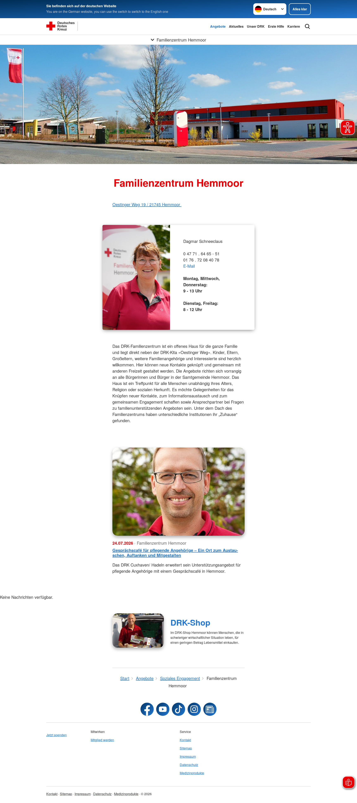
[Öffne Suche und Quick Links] (307, 26)
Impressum (188, 756)
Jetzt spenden (56, 735)
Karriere (293, 26)
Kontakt (185, 740)
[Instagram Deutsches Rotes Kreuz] (194, 709)
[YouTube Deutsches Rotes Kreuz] (162, 709)
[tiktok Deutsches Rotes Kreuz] (178, 709)
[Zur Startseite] (87, 26)
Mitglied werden (102, 740)
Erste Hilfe (276, 26)
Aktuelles (236, 26)
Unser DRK (256, 26)
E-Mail (189, 266)
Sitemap (186, 748)
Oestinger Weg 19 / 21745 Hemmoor (146, 204)
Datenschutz (189, 764)
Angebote (218, 26)
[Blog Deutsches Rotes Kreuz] (210, 709)
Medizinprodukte (192, 773)
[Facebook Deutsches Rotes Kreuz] (147, 709)
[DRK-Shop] (138, 630)
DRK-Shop (190, 622)
